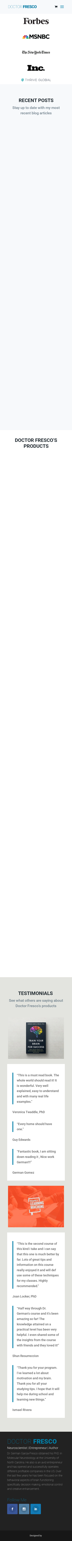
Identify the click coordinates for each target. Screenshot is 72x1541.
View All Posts (36, 412)
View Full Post (36, 198)
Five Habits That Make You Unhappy (36, 262)
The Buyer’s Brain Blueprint (36, 504)
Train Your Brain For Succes (36, 825)
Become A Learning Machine (36, 614)
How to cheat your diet (36, 167)
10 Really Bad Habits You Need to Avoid (36, 358)
